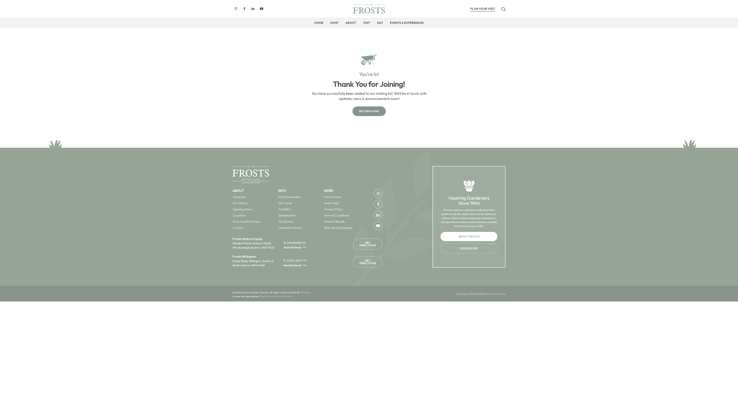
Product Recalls (334, 221)
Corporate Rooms (290, 228)
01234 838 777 (297, 260)
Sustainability (287, 215)
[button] (369, 111)
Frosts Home (332, 197)
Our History (240, 203)
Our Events (285, 221)
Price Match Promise (246, 221)
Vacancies (239, 197)
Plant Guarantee (289, 197)
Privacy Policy (333, 209)
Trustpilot (284, 209)
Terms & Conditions (336, 215)
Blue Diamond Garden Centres (276, 296)
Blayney (306, 292)
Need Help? (332, 203)
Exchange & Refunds (468, 293)
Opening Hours (242, 209)
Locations (239, 215)
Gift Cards (285, 203)
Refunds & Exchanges (338, 228)
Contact (238, 228)
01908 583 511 (296, 243)
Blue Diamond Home (493, 293)
